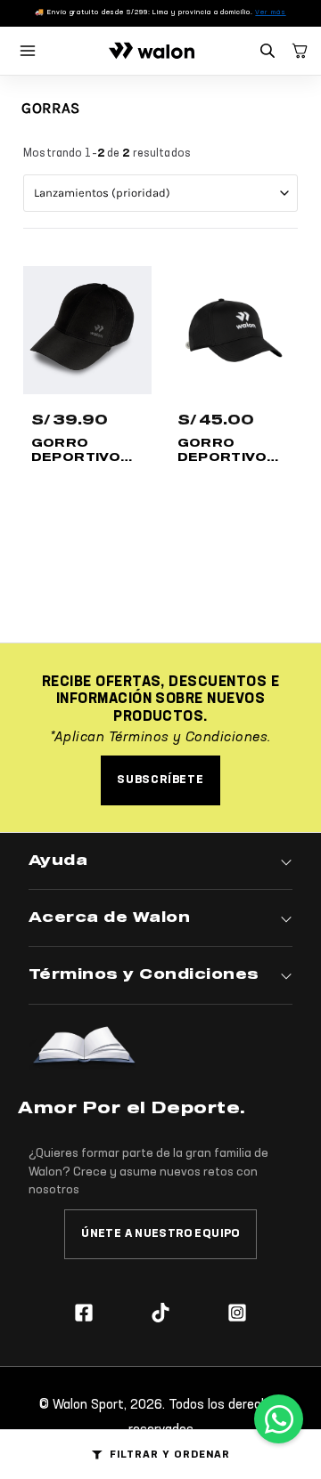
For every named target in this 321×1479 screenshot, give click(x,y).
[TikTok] (160, 1312)
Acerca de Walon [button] (109, 917)
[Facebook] (84, 1312)
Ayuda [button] (58, 860)
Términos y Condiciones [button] (144, 974)
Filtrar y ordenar (169, 1455)
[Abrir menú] (27, 51)
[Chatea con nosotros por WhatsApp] (278, 1418)
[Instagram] (237, 1312)
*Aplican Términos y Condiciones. (160, 738)
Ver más (270, 12)
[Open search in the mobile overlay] (269, 51)
